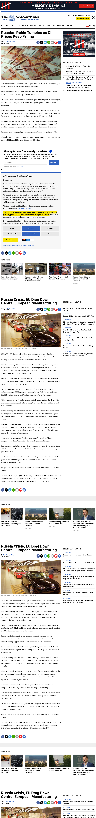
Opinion (41, 26)
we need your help (24, 208)
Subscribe (53, 162)
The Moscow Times (9, 41)
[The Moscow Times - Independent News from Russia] (20, 17)
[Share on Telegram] (45, 42)
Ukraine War (15, 26)
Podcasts (60, 26)
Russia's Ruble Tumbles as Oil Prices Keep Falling (26, 35)
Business (33, 26)
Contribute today (83, 19)
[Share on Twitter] (41, 42)
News (6, 26)
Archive (69, 26)
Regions (25, 26)
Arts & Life (51, 26)
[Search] (94, 26)
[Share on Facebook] (38, 42)
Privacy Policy (19, 166)
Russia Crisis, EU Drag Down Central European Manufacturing (29, 301)
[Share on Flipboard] (56, 42)
